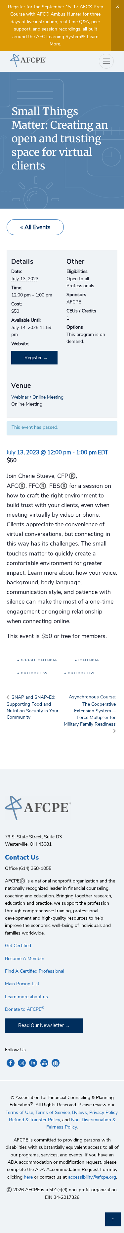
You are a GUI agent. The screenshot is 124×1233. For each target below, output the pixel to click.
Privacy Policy (103, 1112)
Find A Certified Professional (34, 971)
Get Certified (18, 945)
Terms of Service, (53, 1112)
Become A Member (24, 958)
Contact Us (22, 857)
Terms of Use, (20, 1112)
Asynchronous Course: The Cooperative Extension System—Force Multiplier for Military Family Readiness (90, 710)
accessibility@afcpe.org (92, 1177)
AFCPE (33, 60)
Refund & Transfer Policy (34, 1120)
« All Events (35, 227)
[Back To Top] (113, 1219)
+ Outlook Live (80, 673)
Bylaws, (80, 1112)
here (28, 1177)
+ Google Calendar (37, 660)
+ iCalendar (87, 660)
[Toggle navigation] (106, 61)
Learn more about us (26, 997)
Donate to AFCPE (24, 1009)
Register (33, 358)
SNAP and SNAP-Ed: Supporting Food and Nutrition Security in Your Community (33, 707)
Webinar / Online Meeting (37, 397)
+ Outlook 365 (32, 673)
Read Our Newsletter (41, 1025)
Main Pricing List (22, 984)
